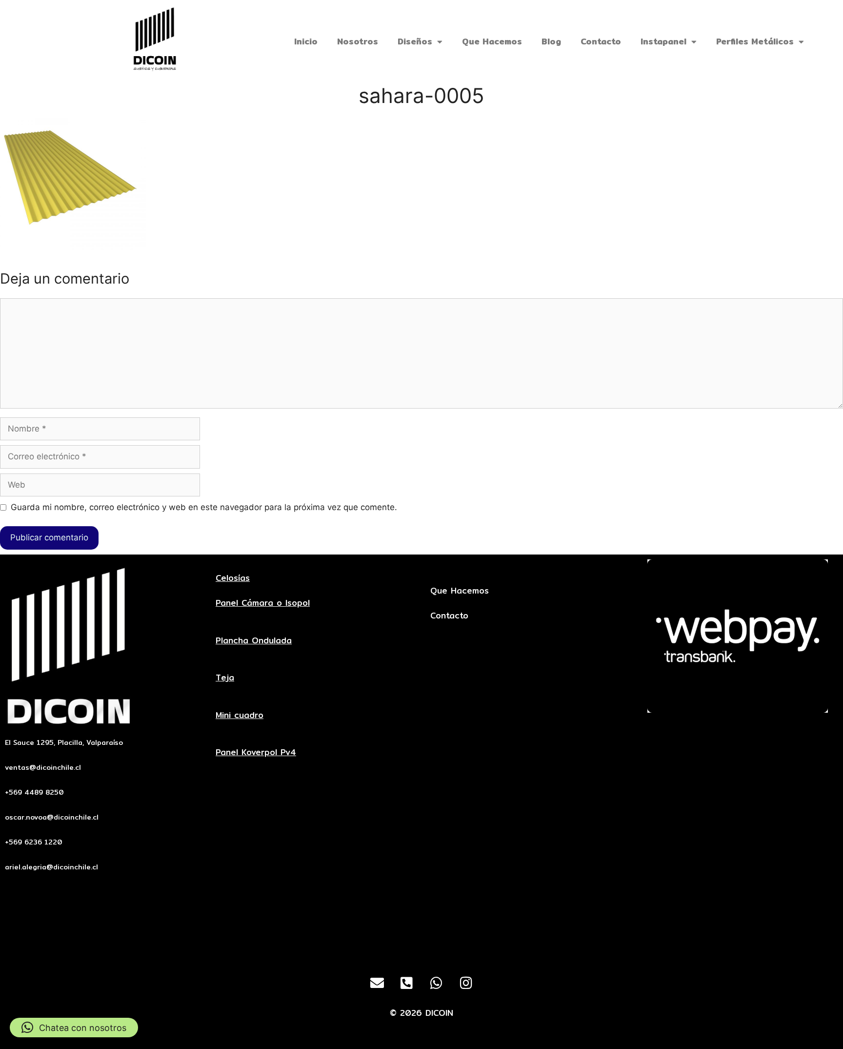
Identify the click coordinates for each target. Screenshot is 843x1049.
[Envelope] (377, 983)
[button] (74, 1027)
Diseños (415, 41)
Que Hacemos (492, 41)
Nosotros (357, 41)
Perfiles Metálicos (755, 41)
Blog (551, 41)
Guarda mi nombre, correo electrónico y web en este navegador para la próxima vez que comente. (204, 507)
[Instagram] (466, 983)
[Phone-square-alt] (407, 983)
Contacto (601, 41)
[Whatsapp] (436, 983)
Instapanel (663, 41)
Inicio (306, 41)
